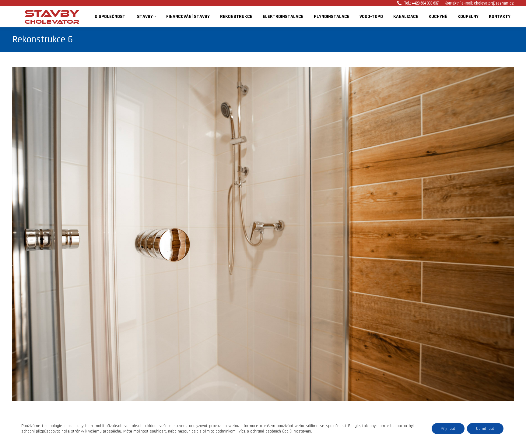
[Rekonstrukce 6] (263, 234)
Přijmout (448, 428)
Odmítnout (485, 428)
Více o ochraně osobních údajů (265, 431)
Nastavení (302, 431)
